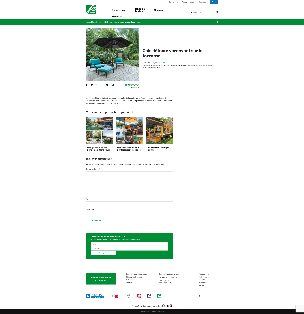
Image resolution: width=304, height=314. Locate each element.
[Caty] (128, 296)
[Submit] (216, 12)
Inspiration (118, 10)
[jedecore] (149, 296)
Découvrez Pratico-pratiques (134, 278)
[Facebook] (217, 22)
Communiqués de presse (169, 274)
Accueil (89, 22)
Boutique (202, 2)
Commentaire (93, 169)
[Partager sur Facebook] (86, 85)
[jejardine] (159, 296)
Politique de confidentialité (165, 281)
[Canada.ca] (167, 305)
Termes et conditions (168, 277)
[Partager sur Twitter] (92, 85)
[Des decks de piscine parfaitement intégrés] (129, 130)
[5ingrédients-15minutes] (115, 296)
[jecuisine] (139, 296)
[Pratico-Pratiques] (96, 296)
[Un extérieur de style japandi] (159, 130)
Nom (89, 199)
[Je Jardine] (96, 9)
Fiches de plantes (139, 10)
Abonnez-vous (188, 2)
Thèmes (158, 10)
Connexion (173, 2)
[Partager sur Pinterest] (97, 85)
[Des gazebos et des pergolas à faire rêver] (99, 130)
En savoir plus (101, 278)
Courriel (90, 209)
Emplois (129, 282)
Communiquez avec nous (136, 274)
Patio (105, 22)
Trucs (115, 16)
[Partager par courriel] (113, 85)
